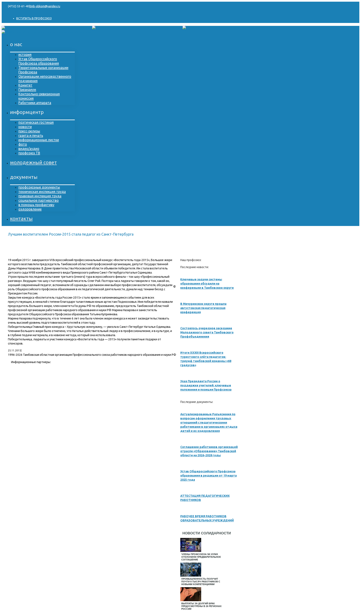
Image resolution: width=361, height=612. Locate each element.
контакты (21, 218)
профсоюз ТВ (29, 153)
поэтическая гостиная (36, 122)
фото (22, 144)
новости (25, 127)
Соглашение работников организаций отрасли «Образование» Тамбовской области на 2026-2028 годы (209, 451)
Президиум (27, 89)
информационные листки (38, 140)
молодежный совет (33, 162)
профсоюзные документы (39, 187)
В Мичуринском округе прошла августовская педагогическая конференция (203, 308)
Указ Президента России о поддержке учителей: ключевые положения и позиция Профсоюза (205, 385)
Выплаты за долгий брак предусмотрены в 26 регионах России (201, 606)
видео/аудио (28, 148)
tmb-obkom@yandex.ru (45, 6)
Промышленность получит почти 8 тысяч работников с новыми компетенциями (200, 582)
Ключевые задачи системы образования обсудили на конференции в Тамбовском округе (207, 283)
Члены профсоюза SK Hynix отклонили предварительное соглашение (201, 557)
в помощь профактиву (36, 205)
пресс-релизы (29, 131)
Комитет (25, 85)
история (25, 54)
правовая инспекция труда (39, 196)
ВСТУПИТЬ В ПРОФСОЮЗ (34, 18)
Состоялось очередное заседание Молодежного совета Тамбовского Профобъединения (207, 332)
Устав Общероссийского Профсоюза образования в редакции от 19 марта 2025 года (208, 475)
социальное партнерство (38, 200)
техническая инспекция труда (42, 191)
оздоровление (30, 209)
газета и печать (30, 135)
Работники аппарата (34, 103)
